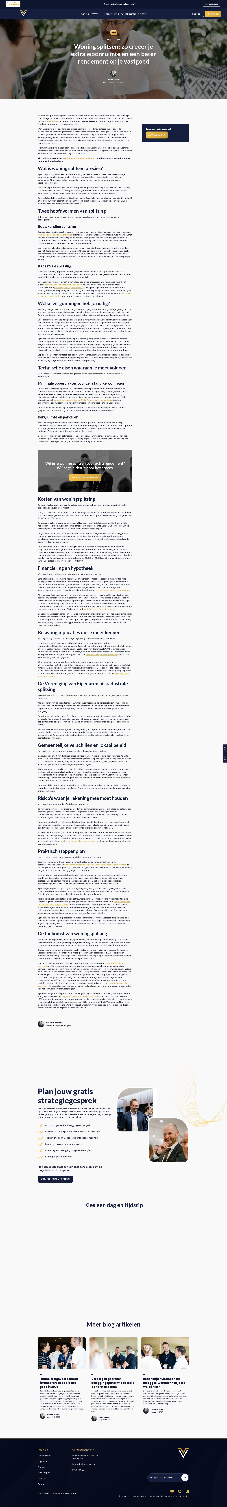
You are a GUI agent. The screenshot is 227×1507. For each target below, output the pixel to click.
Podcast (108, 14)
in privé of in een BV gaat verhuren (99, 609)
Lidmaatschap (44, 1455)
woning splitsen (52, 121)
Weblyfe (186, 1496)
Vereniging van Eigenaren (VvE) (68, 287)
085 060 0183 (78, 1470)
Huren (113, 32)
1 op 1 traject (43, 1461)
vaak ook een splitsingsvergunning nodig (63, 284)
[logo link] (23, 13)
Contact (142, 14)
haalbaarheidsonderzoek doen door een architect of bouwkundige (95, 864)
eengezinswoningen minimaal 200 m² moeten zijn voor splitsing (83, 400)
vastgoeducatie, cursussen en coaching (79, 996)
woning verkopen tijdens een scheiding (78, 841)
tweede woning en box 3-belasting (102, 654)
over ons (42, 1478)
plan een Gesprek (128, 14)
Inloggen (196, 14)
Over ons (84, 14)
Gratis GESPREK (211, 4)
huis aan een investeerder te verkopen (113, 590)
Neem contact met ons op (55, 1179)
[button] (97, 14)
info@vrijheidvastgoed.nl (83, 1464)
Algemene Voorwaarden (64, 1493)
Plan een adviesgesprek (85, 477)
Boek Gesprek (44, 1472)
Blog (116, 14)
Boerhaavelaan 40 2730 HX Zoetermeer (85, 1457)
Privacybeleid (44, 1493)
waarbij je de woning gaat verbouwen (55, 234)
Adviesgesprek (156, 135)
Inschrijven (213, 14)
